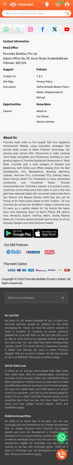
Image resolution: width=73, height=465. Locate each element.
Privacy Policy (44, 81)
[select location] (48, 4)
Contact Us (9, 76)
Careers (7, 111)
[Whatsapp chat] (61, 437)
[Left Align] (67, 13)
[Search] (40, 5)
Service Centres (45, 121)
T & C (39, 76)
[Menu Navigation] (4, 4)
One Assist (9, 86)
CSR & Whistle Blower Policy (52, 86)
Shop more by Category (21, 297)
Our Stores (42, 116)
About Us (41, 111)
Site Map (8, 81)
